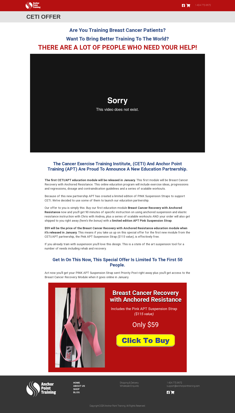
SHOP (76, 389)
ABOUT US (79, 386)
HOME (76, 382)
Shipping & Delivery (129, 382)
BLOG (76, 392)
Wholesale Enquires (129, 386)
